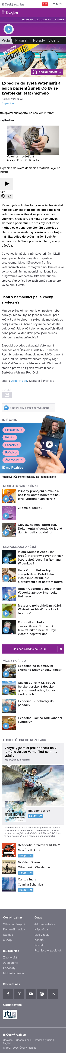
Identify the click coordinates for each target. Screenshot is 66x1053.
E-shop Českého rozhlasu (24, 740)
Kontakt (39, 945)
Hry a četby (12, 430)
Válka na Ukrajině (14, 924)
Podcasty (9, 968)
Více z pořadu (14, 660)
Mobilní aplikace (13, 973)
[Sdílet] (9, 196)
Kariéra (39, 940)
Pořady (39, 40)
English (7, 1043)
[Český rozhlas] (13, 4)
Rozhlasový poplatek (48, 950)
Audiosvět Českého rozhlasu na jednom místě (29, 476)
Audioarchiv (44, 19)
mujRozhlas (9, 419)
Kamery (59, 19)
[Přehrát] (6, 184)
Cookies (7, 1040)
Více (53, 40)
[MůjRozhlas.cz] (7, 120)
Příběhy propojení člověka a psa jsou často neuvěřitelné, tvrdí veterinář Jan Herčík (39, 494)
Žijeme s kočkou (30, 508)
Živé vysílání (12, 460)
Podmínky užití (43, 1040)
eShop (7, 940)
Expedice (8, 103)
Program (27, 19)
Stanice (8, 934)
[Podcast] (3, 196)
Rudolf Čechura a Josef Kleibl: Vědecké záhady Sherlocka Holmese (40, 592)
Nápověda (41, 929)
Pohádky (10, 445)
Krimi (8, 437)
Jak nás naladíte (44, 924)
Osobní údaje (24, 1040)
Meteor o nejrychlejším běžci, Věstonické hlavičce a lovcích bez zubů (40, 609)
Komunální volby (14, 929)
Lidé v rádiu (42, 934)
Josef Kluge (19, 380)
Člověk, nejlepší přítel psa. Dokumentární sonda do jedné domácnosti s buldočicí (40, 528)
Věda (6, 40)
